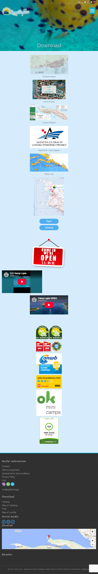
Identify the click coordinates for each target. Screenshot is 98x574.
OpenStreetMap (91, 548)
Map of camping (9, 505)
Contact (6, 466)
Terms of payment (10, 470)
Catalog (49, 227)
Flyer (49, 221)
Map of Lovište (9, 512)
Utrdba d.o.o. (85, 569)
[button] (49, 537)
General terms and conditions (16, 473)
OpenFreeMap (82, 548)
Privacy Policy (8, 477)
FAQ (4, 480)
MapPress (75, 548)
